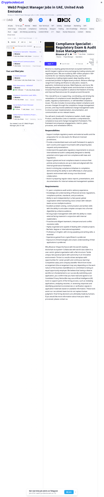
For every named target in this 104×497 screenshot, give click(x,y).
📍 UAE (74, 54)
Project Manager (68, 57)
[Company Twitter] (68, 54)
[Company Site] (66, 54)
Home (9, 38)
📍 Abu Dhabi (81, 54)
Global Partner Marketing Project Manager (25, 114)
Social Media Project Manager (23, 105)
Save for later (66, 64)
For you (19, 26)
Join (70, 492)
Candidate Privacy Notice (54, 278)
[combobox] (33, 42)
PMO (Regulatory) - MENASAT (23, 85)
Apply (49, 64)
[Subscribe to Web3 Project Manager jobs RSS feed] (13, 48)
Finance (59, 57)
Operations (79, 57)
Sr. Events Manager (19, 76)
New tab (80, 64)
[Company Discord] (71, 54)
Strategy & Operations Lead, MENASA (25, 95)
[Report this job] (88, 64)
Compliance (90, 54)
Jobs (15, 38)
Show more (11, 35)
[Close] (75, 492)
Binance (17, 54)
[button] (25, 42)
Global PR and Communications (24, 61)
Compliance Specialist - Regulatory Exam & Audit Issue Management (25, 52)
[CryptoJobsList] (13, 2)
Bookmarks (38, 47)
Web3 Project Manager (25, 38)
